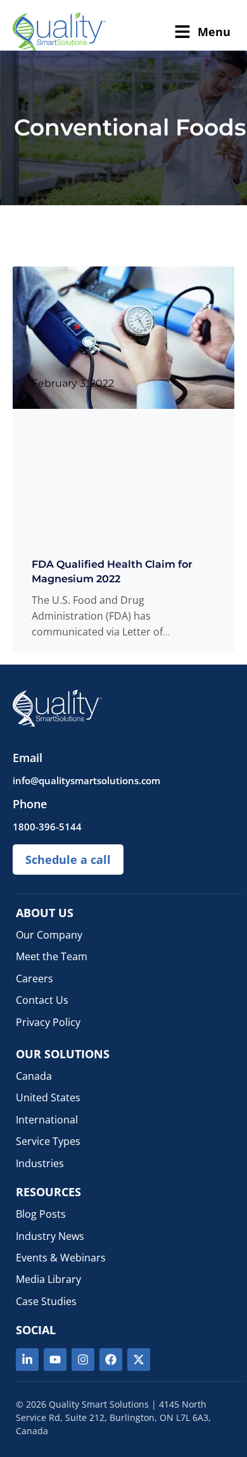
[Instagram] (83, 1359)
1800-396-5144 (47, 826)
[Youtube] (55, 1359)
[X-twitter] (138, 1359)
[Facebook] (110, 1359)
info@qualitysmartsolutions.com (86, 780)
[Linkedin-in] (27, 1359)
